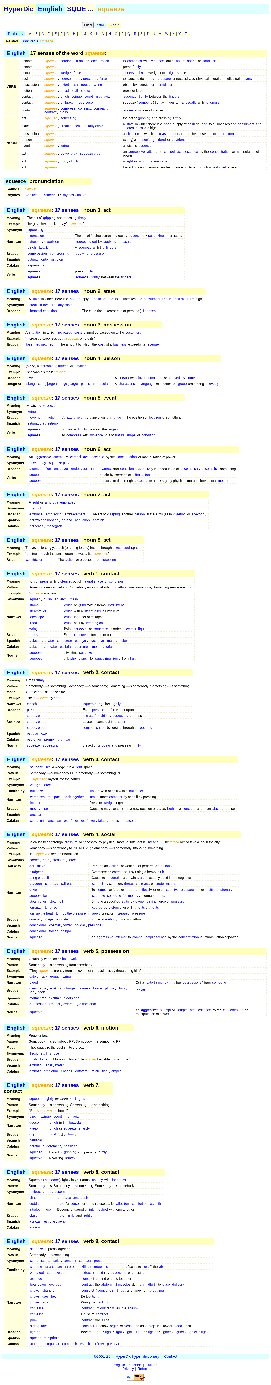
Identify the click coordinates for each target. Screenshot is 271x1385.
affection (198, 514)
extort (65, 84)
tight (172, 73)
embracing (54, 514)
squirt (122, 721)
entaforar (81, 1071)
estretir (85, 1344)
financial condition (43, 311)
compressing (59, 253)
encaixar (54, 820)
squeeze (130, 73)
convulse (37, 1308)
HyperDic (19, 9)
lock (48, 1209)
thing (90, 1203)
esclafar (66, 646)
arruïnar (54, 1004)
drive (33, 889)
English (50, 9)
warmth (155, 1203)
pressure (89, 78)
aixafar (52, 646)
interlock (35, 1209)
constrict (84, 108)
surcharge (67, 988)
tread (33, 623)
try (92, 469)
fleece (97, 988)
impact (35, 803)
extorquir (69, 1004)
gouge (86, 84)
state (130, 124)
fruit (133, 658)
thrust (65, 90)
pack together (74, 797)
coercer (54, 925)
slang (30, 384)
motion (51, 417)
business (120, 344)
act (31, 866)
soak (53, 988)
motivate (212, 889)
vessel (129, 1326)
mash (105, 61)
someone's (105, 1290)
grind (82, 605)
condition (209, 61)
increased (162, 134)
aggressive (136, 151)
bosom (90, 102)
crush (79, 61)
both (170, 808)
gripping (144, 118)
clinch (73, 161)
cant (41, 384)
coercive (172, 889)
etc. (162, 895)
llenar (48, 1065)
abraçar (35, 1227)
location (155, 417)
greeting (179, 514)
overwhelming (146, 901)
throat (120, 1266)
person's (144, 140)
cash (191, 124)
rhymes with (74, 195)
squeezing (68, 118)
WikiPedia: (38, 41)
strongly (226, 889)
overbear (55, 1284)
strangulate (53, 1266)
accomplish (189, 469)
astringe (36, 1278)
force (77, 73)
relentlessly (143, 889)
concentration (220, 151)
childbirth (150, 1284)
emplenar (51, 1071)
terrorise (51, 907)
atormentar (37, 998)
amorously (81, 1197)
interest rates (133, 128)
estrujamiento (38, 259)
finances (149, 311)
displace (47, 808)
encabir (66, 1071)
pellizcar (35, 1140)
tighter (153, 1332)
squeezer (36, 658)
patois (85, 384)
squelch (92, 61)
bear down (38, 1284)
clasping (113, 514)
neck (100, 1302)
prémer (49, 739)
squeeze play (90, 153)
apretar (35, 1338)
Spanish (135, 1365)
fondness (212, 102)
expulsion (51, 241)
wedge (66, 73)
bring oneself (39, 878)
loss (29, 344)
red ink (40, 344)
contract (50, 112)
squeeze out (36, 715)
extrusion (34, 241)
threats (129, 883)
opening (146, 727)
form (86, 727)
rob (31, 992)
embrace (67, 102)
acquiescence (187, 151)
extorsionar (72, 998)
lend (204, 124)
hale (77, 78)
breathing (157, 1290)
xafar (109, 646)
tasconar (131, 820)
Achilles (31, 195)
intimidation (164, 84)
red (50, 344)
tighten (35, 1332)
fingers (174, 96)
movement (35, 417)
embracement (75, 514)
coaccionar (37, 925)
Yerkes (48, 195)
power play (69, 153)
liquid (142, 629)
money (133, 895)
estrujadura (36, 423)
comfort (137, 1203)
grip (32, 1134)
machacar (96, 641)
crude (159, 883)
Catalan (151, 1365)
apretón (98, 520)
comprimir (37, 820)
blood (178, 1326)
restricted (219, 167)
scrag (46, 1302)
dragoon (35, 883)
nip (98, 96)
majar (111, 641)
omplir (116, 1071)
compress (134, 61)
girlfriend (159, 140)
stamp (34, 605)
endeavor (61, 469)
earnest (106, 469)
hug (79, 102)
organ (114, 1326)
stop (152, 1326)
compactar (51, 1344)
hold (53, 1134)
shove (85, 90)
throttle (70, 1266)
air (161, 1266)
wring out (37, 1272)
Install (100, 25)
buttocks (75, 1122)
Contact (170, 1356)
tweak (43, 247)
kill (84, 1266)
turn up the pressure (71, 913)
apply (96, 913)
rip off (141, 990)
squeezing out (86, 241)
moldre (97, 646)
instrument (116, 605)
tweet (89, 96)
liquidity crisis (93, 126)
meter (59, 1065)
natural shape (186, 61)
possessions (192, 982)
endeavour (79, 469)
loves (142, 378)
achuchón (82, 520)
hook (41, 992)
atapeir (35, 1344)
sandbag (51, 883)
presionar (95, 925)
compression (37, 253)
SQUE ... (80, 9)
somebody (109, 919)
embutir (35, 1065)
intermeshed (98, 1209)
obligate (62, 919)
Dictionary (15, 34)
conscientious (130, 469)
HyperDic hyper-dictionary (137, 1356)
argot (74, 384)
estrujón (57, 259)
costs (176, 134)
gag (45, 1296)
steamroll (56, 901)
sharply (84, 1128)
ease (166, 1284)
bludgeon (36, 872)
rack (75, 84)
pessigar (70, 1146)
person (123, 378)
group (182, 384)
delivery (178, 1284)
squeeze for (38, 895)
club (161, 872)
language (147, 384)
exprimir (47, 733)
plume (109, 988)
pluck (121, 988)
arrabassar (37, 1004)
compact (100, 108)
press (63, 112)
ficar (105, 1071)
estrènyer (88, 820)
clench (32, 704)
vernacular (101, 384)
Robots (143, 1369)
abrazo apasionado (43, 520)
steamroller (37, 611)
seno (62, 1221)
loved (176, 378)
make (94, 797)
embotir (35, 1071)
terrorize (35, 907)
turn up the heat (41, 913)
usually (191, 102)
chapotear (64, 641)
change (115, 417)
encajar (35, 814)
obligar (80, 925)
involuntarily (105, 1308)
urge (129, 889)
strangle (36, 1266)
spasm (133, 1308)
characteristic (128, 384)
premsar (64, 739)
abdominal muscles (115, 1284)
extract (131, 629)
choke (34, 1290)
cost (101, 344)
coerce (66, 78)
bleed (33, 982)
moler (123, 641)
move (34, 808)
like (141, 73)
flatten (94, 791)
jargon (52, 384)
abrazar (35, 1221)
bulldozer (136, 791)
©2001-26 (102, 1356)
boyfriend (179, 140)
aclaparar (36, 646)
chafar (49, 641)
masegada (55, 526)
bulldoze (36, 791)
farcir (95, 1071)
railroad (67, 883)
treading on (94, 623)
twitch (108, 96)
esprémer (82, 646)
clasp (33, 1215)
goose (34, 1122)
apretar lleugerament (45, 1146)
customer (230, 134)
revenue (153, 344)
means (247, 78)
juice (116, 658)
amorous (145, 161)
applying (109, 241)
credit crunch (70, 126)
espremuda (36, 265)
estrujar (80, 641)
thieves (211, 384)
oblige (48, 919)
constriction (34, 559)
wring (98, 84)
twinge (77, 96)
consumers (246, 124)
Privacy (128, 1369)
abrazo (67, 520)
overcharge (37, 988)
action (70, 559)
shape (100, 727)
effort (47, 469)
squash (66, 61)
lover (30, 378)
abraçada (36, 526)
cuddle (34, 1203)
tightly (143, 96)
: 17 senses (55, 210)
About (114, 25)
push (33, 1059)
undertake (114, 878)
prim (33, 1320)
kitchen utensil (77, 658)
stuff (75, 90)
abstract (218, 808)
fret (53, 1296)
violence (157, 61)
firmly (137, 67)
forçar (53, 931)
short (167, 124)
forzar (67, 925)
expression (36, 235)
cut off (146, 1266)
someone (145, 102)
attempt (152, 151)
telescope (36, 617)
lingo (63, 384)
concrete (189, 808)
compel (169, 151)
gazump (84, 988)
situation (132, 134)
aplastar (35, 641)
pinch (65, 96)
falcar (102, 820)
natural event (75, 417)
